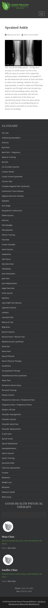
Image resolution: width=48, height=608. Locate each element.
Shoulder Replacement (11, 429)
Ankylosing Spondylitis (11, 138)
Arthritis (5, 142)
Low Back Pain (7, 317)
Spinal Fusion (7, 438)
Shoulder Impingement (11, 414)
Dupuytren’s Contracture (12, 210)
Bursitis (5, 162)
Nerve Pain (6, 351)
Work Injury (6, 497)
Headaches (6, 254)
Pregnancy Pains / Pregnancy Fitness (17, 405)
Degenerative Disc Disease (13, 196)
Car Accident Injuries (10, 167)
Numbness (6, 366)
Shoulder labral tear (10, 424)
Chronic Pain (7, 181)
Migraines (6, 327)
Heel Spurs (6, 259)
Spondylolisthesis (9, 448)
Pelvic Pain (6, 380)
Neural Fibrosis (8, 356)
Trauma (5, 472)
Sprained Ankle (8, 463)
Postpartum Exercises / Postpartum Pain (18, 400)
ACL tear (5, 133)
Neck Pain (6, 346)
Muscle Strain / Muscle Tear (13, 337)
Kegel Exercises (8, 288)
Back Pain (6, 147)
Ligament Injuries (9, 307)
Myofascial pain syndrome (13, 341)
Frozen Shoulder (8, 244)
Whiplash (6, 487)
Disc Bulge (6, 205)
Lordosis (5, 312)
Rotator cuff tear (8, 409)
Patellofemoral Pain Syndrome (14, 375)
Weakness (6, 477)
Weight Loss (7, 482)
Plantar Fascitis (8, 395)
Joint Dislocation (8, 273)
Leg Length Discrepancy (11, 303)
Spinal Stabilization (10, 443)
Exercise (5, 220)
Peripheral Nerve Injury (11, 385)
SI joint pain (7, 434)
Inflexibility (6, 269)
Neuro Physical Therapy (11, 361)
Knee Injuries (7, 293)
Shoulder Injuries (9, 419)
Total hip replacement (11, 468)
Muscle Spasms (8, 332)
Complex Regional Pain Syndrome (16, 186)
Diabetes (5, 201)
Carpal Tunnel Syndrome (12, 176)
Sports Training (8, 458)
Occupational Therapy (11, 371)
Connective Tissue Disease (13, 191)
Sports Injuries (8, 453)
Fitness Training (8, 235)
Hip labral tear (8, 264)
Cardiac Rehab (8, 172)
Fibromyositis (7, 230)
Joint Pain (6, 278)
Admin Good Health (31, 35)
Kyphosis (5, 298)
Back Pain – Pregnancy (11, 152)
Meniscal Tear (7, 322)
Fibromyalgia (7, 225)
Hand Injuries (7, 249)
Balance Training (9, 157)
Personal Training (9, 390)
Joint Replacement (9, 283)
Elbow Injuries (8, 215)
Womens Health (8, 492)
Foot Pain (5, 239)
